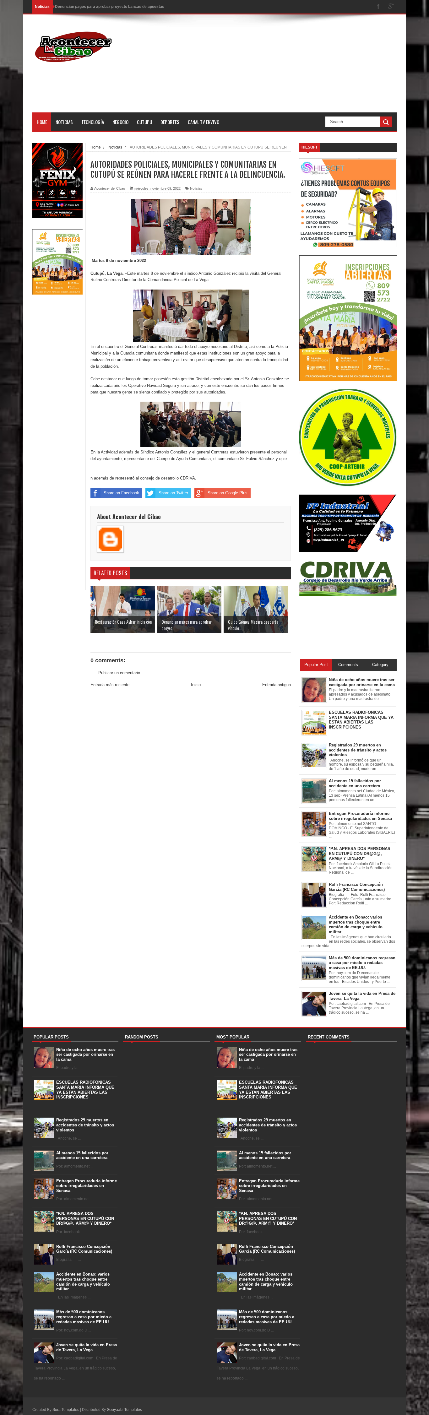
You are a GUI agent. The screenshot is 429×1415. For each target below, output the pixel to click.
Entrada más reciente (109, 684)
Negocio (120, 121)
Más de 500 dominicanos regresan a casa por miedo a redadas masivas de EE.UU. (83, 1316)
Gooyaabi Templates (124, 1409)
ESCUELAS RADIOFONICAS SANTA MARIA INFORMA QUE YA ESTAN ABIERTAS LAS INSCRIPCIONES (85, 1089)
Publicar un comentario (119, 672)
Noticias (64, 121)
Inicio (196, 684)
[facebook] (378, 7)
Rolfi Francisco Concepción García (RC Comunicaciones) (84, 1249)
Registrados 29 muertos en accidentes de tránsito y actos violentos (85, 1125)
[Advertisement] (282, 68)
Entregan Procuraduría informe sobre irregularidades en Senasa (86, 1186)
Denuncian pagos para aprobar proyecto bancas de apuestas (109, 6)
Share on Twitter (173, 493)
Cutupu (144, 121)
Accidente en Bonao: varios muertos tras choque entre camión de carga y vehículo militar (83, 1281)
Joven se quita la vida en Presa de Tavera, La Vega (86, 1347)
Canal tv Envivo (203, 121)
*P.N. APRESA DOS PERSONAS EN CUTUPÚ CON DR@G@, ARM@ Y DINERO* (85, 1218)
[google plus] (391, 7)
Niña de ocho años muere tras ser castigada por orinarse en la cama (85, 1054)
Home (42, 121)
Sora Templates (65, 1409)
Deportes (169, 121)
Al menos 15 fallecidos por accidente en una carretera (82, 1155)
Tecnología (92, 121)
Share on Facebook (121, 493)
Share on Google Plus (227, 493)
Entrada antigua (276, 684)
